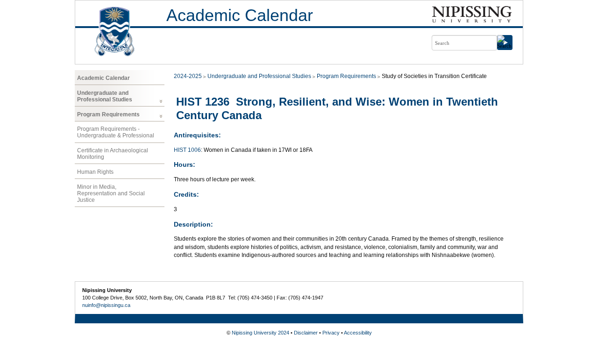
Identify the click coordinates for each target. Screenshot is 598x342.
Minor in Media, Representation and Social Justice (111, 193)
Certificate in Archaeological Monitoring (112, 153)
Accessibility (358, 332)
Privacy (331, 332)
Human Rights (95, 172)
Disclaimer (306, 332)
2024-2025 (188, 76)
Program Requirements (108, 114)
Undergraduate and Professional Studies (104, 96)
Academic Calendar (239, 15)
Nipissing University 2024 (260, 332)
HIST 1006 (187, 150)
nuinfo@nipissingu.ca (106, 305)
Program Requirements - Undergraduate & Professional (115, 132)
